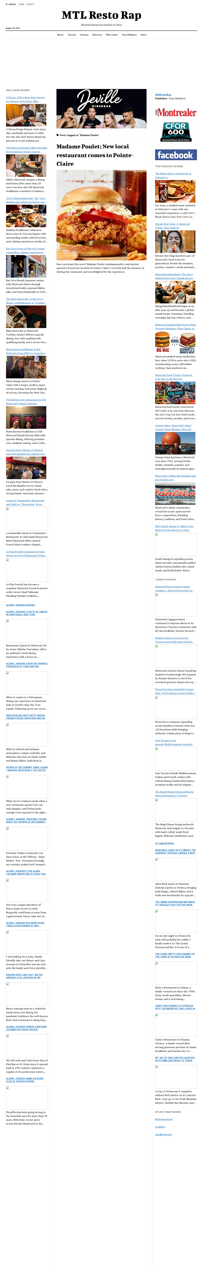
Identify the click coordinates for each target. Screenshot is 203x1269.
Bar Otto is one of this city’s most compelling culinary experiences (25, 250)
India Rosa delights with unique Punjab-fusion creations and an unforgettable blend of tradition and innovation (25, 717)
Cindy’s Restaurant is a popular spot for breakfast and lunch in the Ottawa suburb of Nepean (175, 1007)
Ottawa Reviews (164, 843)
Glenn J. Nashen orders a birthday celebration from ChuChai (26, 1028)
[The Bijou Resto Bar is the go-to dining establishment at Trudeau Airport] (26, 316)
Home (21, 4)
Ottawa (84, 34)
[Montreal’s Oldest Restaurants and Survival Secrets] (175, 493)
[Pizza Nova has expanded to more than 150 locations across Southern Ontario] (176, 707)
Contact (30, 4)
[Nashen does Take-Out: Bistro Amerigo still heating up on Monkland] (27, 994)
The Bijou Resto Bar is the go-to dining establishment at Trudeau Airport (25, 301)
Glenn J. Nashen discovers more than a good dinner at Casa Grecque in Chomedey (25, 924)
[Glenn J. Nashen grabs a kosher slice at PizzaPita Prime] (27, 1098)
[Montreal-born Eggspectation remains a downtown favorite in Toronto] (176, 605)
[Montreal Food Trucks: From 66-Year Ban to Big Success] (175, 393)
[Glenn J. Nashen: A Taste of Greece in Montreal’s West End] (27, 631)
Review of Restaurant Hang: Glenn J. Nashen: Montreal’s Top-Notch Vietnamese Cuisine (27, 769)
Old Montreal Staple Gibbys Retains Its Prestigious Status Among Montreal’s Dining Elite (26, 150)
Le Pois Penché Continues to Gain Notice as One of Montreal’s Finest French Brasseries (26, 553)
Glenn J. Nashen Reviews (20, 605)
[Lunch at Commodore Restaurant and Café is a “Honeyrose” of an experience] (27, 518)
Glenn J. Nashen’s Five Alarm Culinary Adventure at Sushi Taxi (26, 872)
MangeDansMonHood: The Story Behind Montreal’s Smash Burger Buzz (174, 276)
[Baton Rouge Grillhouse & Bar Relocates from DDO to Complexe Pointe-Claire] (26, 367)
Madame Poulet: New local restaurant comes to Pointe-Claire (95, 155)
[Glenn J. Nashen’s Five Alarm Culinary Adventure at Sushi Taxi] (27, 890)
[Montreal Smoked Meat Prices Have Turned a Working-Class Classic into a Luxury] (175, 342)
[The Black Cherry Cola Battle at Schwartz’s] (175, 191)
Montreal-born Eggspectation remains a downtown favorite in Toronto (173, 588)
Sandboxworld (163, 1134)
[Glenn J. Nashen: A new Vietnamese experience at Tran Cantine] (27, 683)
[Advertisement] (101, 63)
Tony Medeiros (129, 34)
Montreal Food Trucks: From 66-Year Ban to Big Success (174, 377)
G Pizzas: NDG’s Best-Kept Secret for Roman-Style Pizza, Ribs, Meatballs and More (25, 99)
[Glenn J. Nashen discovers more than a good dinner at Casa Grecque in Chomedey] (27, 942)
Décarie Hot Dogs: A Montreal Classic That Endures (172, 225)
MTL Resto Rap (101, 14)
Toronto (71, 34)
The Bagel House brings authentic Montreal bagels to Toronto (174, 793)
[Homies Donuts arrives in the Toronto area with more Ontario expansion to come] (176, 656)
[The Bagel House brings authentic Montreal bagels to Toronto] (176, 810)
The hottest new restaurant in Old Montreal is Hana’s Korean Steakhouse (26, 401)
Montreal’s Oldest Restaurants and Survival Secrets (175, 477)
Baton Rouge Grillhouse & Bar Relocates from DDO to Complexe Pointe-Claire (25, 351)
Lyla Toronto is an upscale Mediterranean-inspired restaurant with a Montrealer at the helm (175, 742)
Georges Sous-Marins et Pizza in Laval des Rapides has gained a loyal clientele (26, 452)
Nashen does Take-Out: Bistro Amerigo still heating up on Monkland (24, 976)
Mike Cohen (112, 34)
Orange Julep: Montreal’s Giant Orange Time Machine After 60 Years (173, 427)
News (144, 34)
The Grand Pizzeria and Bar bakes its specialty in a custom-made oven (175, 903)
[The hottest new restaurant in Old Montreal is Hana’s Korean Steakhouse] (26, 417)
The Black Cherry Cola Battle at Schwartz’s (173, 175)
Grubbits (160, 1127)
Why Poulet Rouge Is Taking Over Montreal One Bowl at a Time (174, 528)
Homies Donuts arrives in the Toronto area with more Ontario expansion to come (173, 640)
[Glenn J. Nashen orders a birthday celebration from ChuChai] (27, 1046)
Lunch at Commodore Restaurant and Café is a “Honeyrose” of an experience (25, 502)
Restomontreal (163, 1119)
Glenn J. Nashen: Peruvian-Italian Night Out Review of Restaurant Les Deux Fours (26, 820)
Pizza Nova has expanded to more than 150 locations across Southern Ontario (175, 691)
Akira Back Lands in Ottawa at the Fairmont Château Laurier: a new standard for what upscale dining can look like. (176, 851)
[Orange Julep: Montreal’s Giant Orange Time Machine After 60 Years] (175, 443)
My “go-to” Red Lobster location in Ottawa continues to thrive (175, 1059)
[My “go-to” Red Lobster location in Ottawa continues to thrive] (176, 1077)
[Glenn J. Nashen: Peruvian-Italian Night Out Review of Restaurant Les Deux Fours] (27, 838)
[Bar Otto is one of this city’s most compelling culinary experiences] (26, 266)
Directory (97, 34)
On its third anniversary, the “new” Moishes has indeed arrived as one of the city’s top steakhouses (27, 200)
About (60, 34)
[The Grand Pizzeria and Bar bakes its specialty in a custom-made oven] (176, 921)
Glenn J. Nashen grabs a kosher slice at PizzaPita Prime (24, 1080)
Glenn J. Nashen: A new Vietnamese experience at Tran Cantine (27, 665)
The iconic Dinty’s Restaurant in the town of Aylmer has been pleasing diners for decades (175, 955)
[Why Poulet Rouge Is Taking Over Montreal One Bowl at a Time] (176, 544)
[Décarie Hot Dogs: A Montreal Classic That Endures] (175, 241)
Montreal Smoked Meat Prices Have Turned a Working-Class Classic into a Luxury (176, 326)
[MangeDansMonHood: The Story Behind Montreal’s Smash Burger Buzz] (175, 292)
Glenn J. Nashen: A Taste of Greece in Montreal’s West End (26, 613)
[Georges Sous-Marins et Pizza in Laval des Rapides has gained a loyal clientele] (26, 468)
